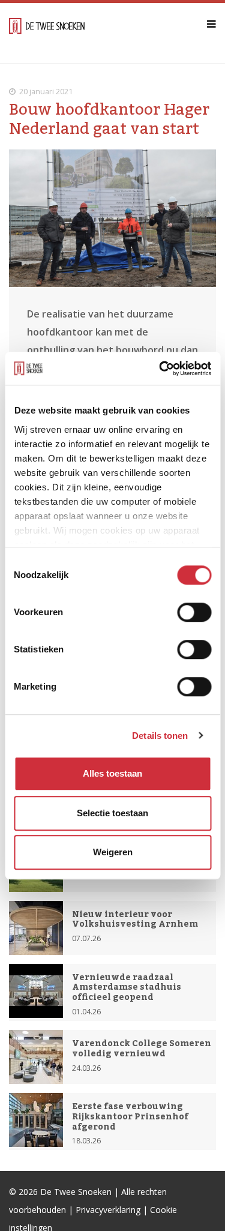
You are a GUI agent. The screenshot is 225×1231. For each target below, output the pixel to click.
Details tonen (160, 735)
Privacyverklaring (108, 1209)
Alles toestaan (112, 773)
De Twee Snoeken (76, 1191)
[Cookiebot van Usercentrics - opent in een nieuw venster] (160, 368)
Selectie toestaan (112, 813)
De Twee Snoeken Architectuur (47, 33)
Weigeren (113, 852)
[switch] (194, 612)
